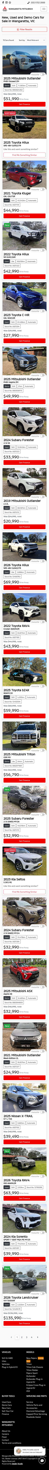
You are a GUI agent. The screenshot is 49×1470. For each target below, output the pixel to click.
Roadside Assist (33, 1417)
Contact (5, 1440)
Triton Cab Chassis (34, 1367)
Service (29, 1402)
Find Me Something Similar (24, 155)
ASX (28, 1391)
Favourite (35, 74)
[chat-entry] (42, 1460)
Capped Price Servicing (36, 1414)
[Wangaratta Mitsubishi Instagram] (7, 2)
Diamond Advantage (35, 1411)
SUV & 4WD (7, 1358)
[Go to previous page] (11, 1337)
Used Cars (6, 1402)
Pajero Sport (32, 1373)
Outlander (31, 1376)
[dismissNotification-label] (43, 1446)
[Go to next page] (37, 1337)
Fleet (4, 1437)
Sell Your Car (7, 1411)
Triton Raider (32, 1370)
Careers (5, 1434)
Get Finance (24, 104)
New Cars (6, 1408)
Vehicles (6, 1364)
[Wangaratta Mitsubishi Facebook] (3, 2)
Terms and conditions (11, 1443)
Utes (4, 1361)
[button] (44, 8)
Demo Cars (7, 1405)
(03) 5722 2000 (37, 2)
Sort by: (22, 40)
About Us (6, 1431)
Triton (29, 1364)
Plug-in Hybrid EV (10, 1367)
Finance (5, 1414)
